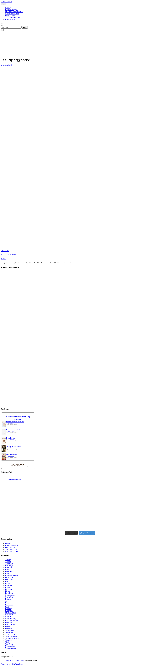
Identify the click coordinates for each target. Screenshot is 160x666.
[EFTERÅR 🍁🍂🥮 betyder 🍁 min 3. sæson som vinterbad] (139, 518)
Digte (7, 573)
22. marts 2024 (6, 254)
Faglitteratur (9, 585)
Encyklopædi (9, 577)
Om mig (8, 8)
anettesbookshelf (6, 2)
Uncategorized (10, 646)
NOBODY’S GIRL (12, 551)
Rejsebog (8, 622)
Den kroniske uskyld (13, 430)
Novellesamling (10, 618)
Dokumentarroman (11, 575)
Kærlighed (9, 611)
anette (14, 254)
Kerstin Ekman (11, 456)
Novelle (8, 617)
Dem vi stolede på (11, 545)
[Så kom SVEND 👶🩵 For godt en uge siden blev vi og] (60, 518)
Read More (5, 251)
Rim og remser (10, 624)
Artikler (8, 562)
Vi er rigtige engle (11, 549)
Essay (7, 581)
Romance (8, 628)
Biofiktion (8, 567)
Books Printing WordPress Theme (13, 660)
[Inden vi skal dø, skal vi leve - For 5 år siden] (20, 495)
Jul (6, 601)
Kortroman (9, 605)
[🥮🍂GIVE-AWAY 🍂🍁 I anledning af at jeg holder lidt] (20, 518)
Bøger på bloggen (11, 10)
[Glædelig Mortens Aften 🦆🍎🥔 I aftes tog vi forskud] (100, 495)
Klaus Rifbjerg (11, 431)
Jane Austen (10, 423)
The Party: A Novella (13, 446)
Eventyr (8, 583)
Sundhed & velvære (12, 638)
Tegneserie (9, 640)
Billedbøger (9, 566)
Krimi (7, 607)
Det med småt (10, 19)
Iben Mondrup (11, 439)
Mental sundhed (10, 613)
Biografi (8, 569)
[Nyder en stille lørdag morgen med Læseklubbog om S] (60, 495)
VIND (3, 259)
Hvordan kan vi (11, 438)
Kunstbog (8, 609)
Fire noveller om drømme (15, 422)
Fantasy (8, 587)
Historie (8, 599)
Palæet (7, 543)
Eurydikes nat (10, 547)
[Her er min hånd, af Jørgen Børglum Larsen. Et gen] (139, 495)
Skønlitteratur (9, 632)
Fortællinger (9, 593)
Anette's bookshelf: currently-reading (18, 417)
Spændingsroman (11, 636)
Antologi (8, 560)
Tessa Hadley (10, 447)
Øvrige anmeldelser (12, 14)
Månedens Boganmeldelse (14, 12)
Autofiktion (9, 564)
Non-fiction (9, 615)
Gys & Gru (9, 597)
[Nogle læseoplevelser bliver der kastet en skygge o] (100, 518)
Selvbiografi (9, 630)
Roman (7, 626)
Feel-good (8, 589)
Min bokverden (11, 454)
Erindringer (9, 579)
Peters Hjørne (10, 16)
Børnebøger (9, 571)
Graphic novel (10, 595)
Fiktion (7, 591)
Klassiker (8, 603)
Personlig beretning (12, 620)
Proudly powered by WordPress (12, 664)
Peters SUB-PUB (16, 18)
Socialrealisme (10, 634)
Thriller (7, 642)
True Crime (9, 644)
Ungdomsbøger (10, 648)
